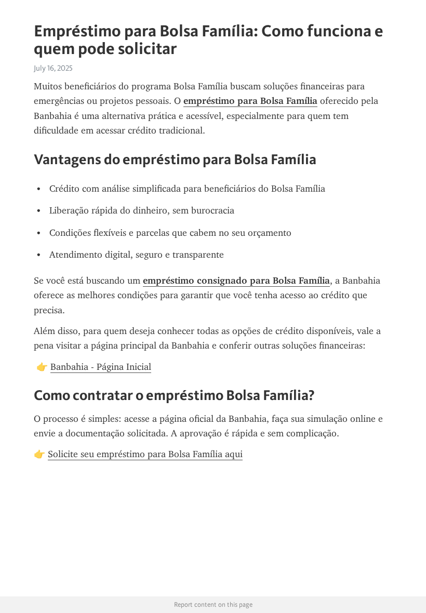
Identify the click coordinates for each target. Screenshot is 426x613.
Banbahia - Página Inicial (100, 366)
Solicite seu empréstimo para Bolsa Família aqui (145, 454)
